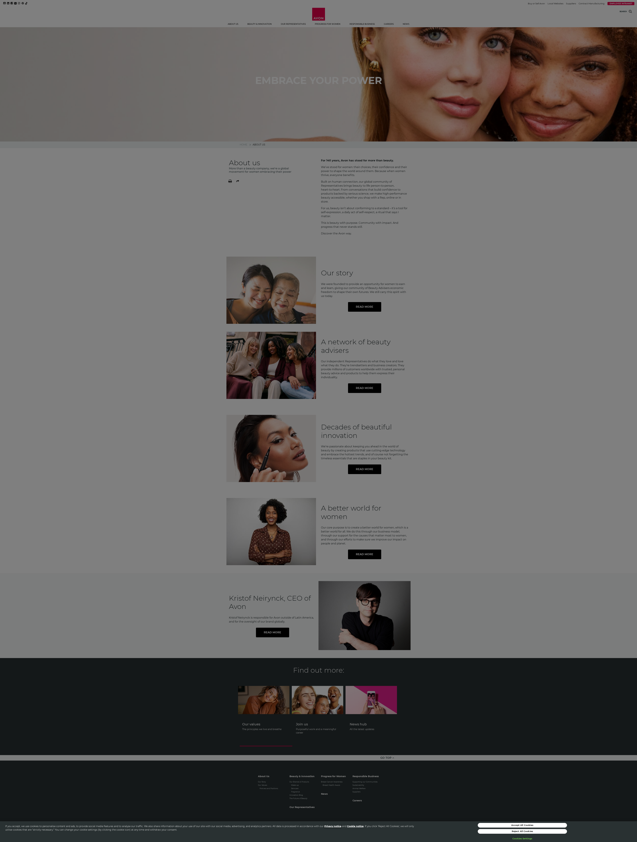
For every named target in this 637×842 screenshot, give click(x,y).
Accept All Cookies (522, 825)
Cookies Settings (522, 838)
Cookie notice (355, 826)
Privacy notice (332, 826)
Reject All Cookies (522, 831)
